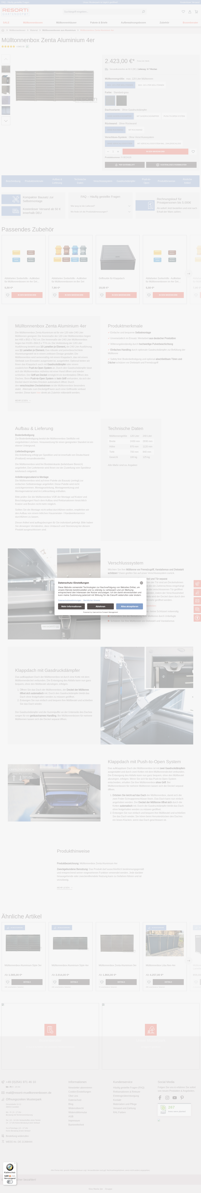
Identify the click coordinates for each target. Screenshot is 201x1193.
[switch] (10, 1182)
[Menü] (15, 1164)
